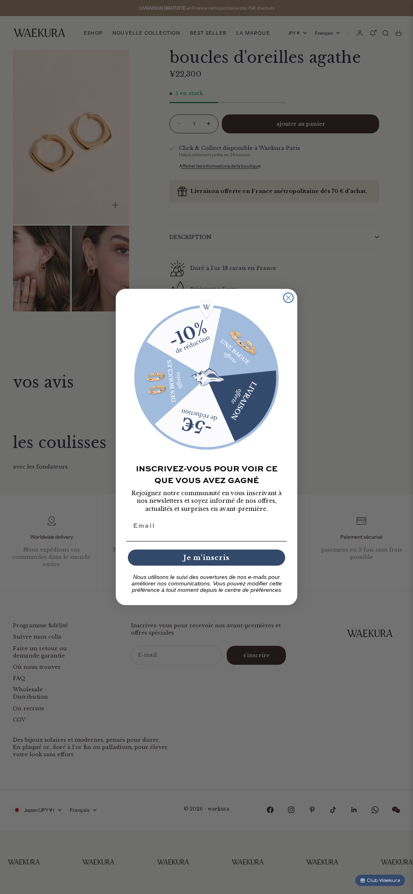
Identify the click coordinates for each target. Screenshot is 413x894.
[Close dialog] (288, 298)
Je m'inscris (206, 558)
